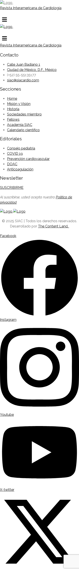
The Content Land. (53, 226)
